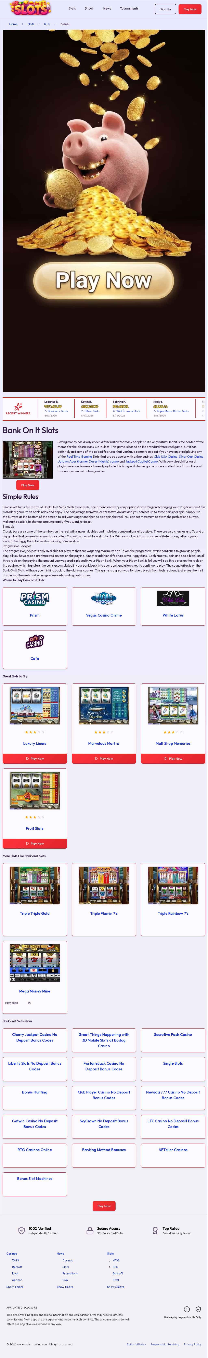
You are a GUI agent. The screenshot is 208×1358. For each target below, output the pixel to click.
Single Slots (173, 1063)
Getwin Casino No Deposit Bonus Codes (34, 1124)
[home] (33, 14)
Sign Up (165, 9)
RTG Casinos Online (35, 1149)
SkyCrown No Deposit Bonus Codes (104, 1124)
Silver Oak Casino (191, 456)
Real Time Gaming (79, 456)
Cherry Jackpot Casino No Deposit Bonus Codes (34, 1037)
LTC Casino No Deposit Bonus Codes (173, 1124)
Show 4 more (15, 1287)
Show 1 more (65, 1287)
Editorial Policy (136, 1344)
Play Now (190, 9)
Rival (15, 1273)
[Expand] (109, 1260)
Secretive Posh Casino (173, 1034)
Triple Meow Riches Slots (166, 411)
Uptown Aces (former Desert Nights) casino (88, 461)
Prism (34, 615)
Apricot (17, 1280)
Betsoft (17, 1267)
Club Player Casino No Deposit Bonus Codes (104, 1095)
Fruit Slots (34, 828)
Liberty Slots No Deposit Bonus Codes (35, 1066)
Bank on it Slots (51, 411)
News (107, 8)
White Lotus (173, 615)
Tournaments (129, 8)
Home (13, 24)
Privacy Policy (193, 1344)
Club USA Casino (166, 456)
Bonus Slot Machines (35, 1178)
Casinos (11, 1253)
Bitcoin (89, 8)
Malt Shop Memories (173, 743)
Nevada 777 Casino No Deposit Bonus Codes (173, 1095)
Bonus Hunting (34, 1092)
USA (65, 1280)
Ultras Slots (85, 411)
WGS (15, 1260)
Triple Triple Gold (35, 913)
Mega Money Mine (34, 991)
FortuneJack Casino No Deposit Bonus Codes (104, 1066)
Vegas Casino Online (104, 615)
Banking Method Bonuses (104, 1149)
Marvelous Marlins (104, 743)
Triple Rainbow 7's (173, 913)
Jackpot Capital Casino (141, 461)
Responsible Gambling (165, 1344)
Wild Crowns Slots (121, 411)
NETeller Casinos (173, 1149)
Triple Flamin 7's (104, 913)
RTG (47, 24)
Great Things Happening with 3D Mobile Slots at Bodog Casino (104, 1040)
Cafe (34, 658)
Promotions (70, 1273)
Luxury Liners (34, 743)
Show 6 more (115, 1287)
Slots (72, 8)
